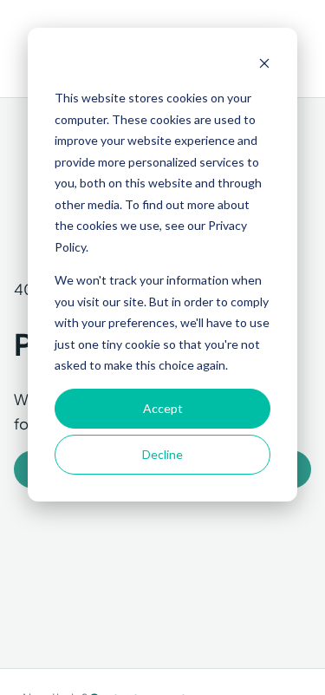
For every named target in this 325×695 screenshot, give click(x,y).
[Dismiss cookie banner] (264, 65)
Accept (163, 408)
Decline (162, 454)
